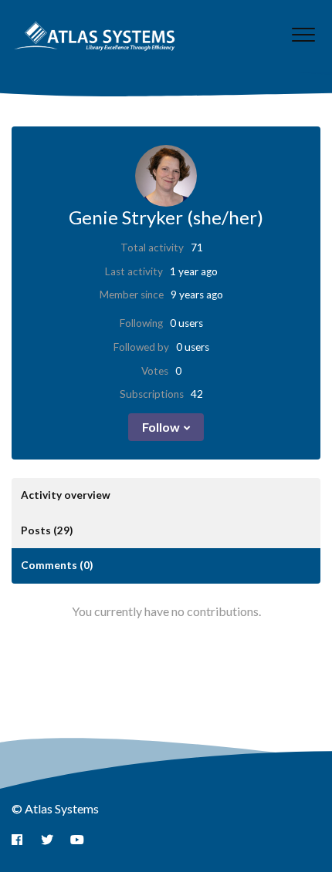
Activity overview (65, 495)
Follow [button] (161, 426)
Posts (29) (47, 530)
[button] (303, 34)
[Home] (95, 36)
